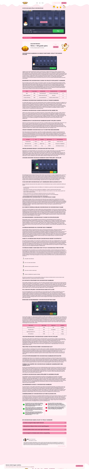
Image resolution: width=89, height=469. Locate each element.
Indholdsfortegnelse (27, 37)
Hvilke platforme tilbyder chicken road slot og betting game (36, 426)
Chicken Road (43, 22)
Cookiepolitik (32, 466)
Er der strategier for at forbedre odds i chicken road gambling (36, 433)
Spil (55, 44)
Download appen (57, 2)
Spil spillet (64, 2)
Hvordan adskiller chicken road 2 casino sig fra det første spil (36, 429)
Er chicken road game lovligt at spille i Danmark (33, 422)
